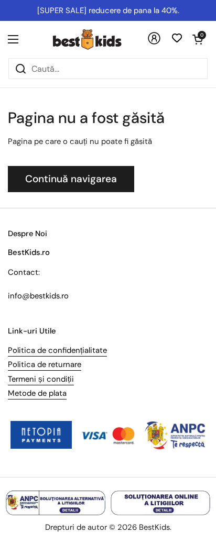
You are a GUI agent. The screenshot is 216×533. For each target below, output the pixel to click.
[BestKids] (95, 39)
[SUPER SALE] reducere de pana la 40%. (108, 10)
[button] (197, 39)
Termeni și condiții (41, 379)
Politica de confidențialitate (57, 350)
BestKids (154, 527)
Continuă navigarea (71, 178)
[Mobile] (154, 42)
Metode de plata (37, 393)
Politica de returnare (44, 364)
